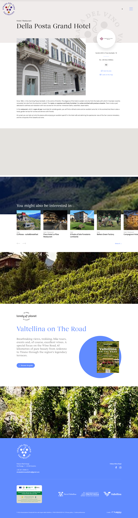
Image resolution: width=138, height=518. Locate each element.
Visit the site (107, 71)
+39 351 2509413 (22, 470)
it (122, 9)
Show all (117, 243)
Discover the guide (26, 365)
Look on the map (107, 75)
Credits (109, 512)
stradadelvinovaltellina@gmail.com (28, 472)
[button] (106, 65)
